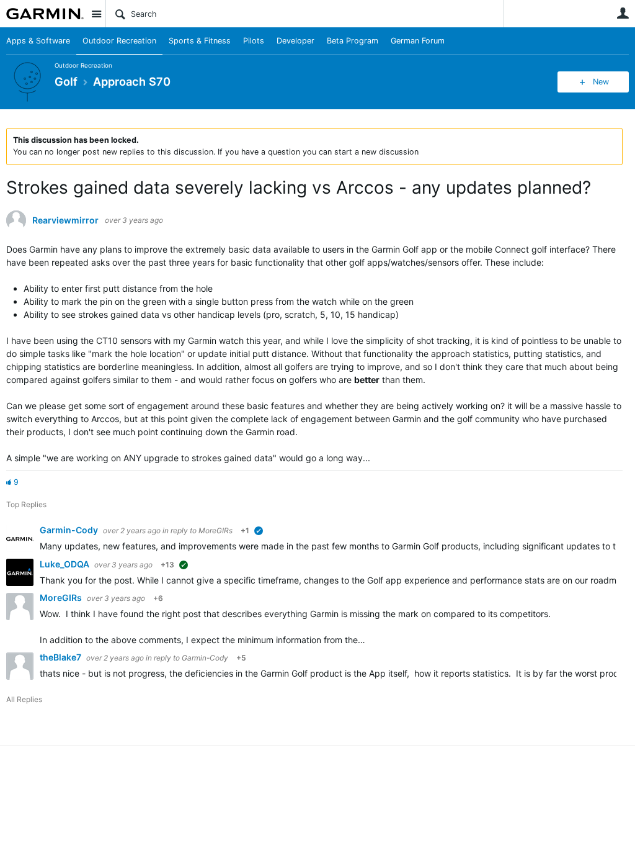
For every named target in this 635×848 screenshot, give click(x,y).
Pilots (253, 40)
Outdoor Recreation (119, 40)
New (601, 81)
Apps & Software (38, 40)
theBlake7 (61, 657)
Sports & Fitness (200, 40)
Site (96, 13)
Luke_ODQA (65, 564)
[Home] (45, 13)
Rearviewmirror (65, 220)
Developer (295, 40)
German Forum (418, 40)
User (622, 13)
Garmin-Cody (70, 530)
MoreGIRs (215, 530)
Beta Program (352, 40)
